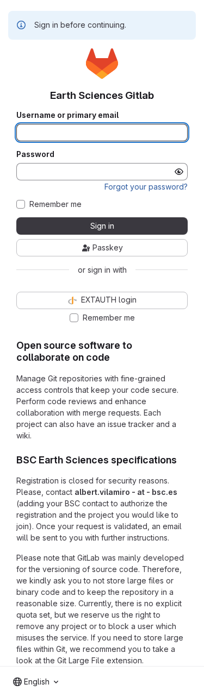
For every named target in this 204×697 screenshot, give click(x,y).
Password (35, 154)
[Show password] (179, 171)
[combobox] (35, 681)
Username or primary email (67, 115)
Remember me (55, 204)
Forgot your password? (146, 186)
